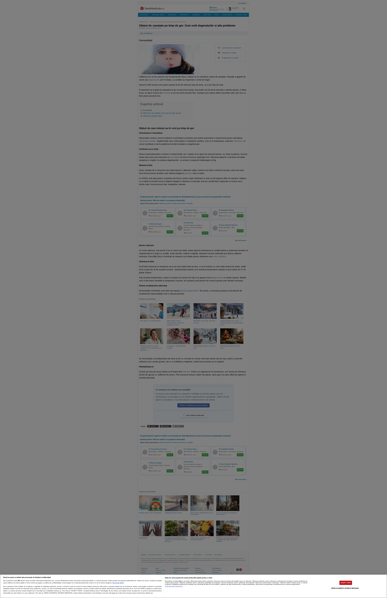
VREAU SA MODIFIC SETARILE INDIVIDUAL (345, 588)
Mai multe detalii (118, 583)
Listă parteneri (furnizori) (173, 586)
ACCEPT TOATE (346, 582)
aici (60, 591)
